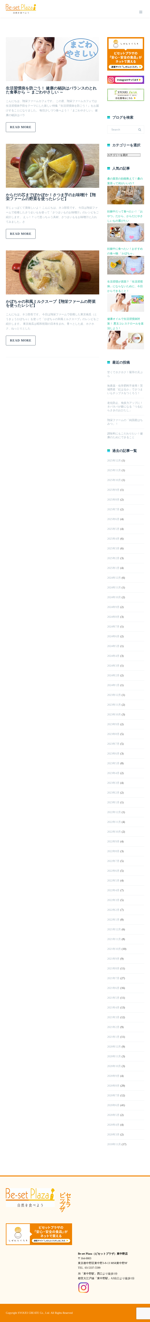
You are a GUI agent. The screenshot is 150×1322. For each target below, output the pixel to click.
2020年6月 (113, 1105)
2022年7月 (113, 861)
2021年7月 (113, 978)
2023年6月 (113, 753)
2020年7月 (113, 1095)
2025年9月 (113, 489)
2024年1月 (113, 685)
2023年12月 (114, 695)
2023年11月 (114, 704)
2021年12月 (114, 929)
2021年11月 (114, 939)
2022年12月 (114, 812)
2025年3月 (113, 548)
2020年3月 (113, 1134)
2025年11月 (114, 470)
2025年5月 (113, 528)
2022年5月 (113, 880)
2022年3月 (113, 900)
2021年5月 (113, 997)
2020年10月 (114, 1066)
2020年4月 (113, 1124)
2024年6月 (113, 636)
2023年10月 (114, 714)
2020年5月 (113, 1115)
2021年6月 (113, 988)
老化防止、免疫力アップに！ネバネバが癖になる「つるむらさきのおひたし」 (125, 406)
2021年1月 (113, 1036)
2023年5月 (113, 763)
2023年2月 (113, 792)
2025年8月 (113, 499)
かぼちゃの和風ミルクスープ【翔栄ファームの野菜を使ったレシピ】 (51, 303)
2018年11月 (114, 1144)
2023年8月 (113, 734)
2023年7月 (113, 743)
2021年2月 (113, 1027)
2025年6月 (113, 519)
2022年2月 (113, 909)
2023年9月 (113, 724)
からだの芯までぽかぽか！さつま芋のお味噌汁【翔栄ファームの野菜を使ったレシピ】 (51, 197)
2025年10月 (114, 480)
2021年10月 (114, 948)
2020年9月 (113, 1075)
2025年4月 (113, 538)
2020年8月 (113, 1085)
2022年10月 (114, 831)
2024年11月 (114, 587)
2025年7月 (113, 509)
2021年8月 (113, 968)
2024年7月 (113, 626)
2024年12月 (114, 577)
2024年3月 (113, 665)
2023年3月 (113, 782)
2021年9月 (113, 958)
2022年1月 (113, 919)
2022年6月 (113, 870)
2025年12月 (114, 460)
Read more (20, 127)
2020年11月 (114, 1056)
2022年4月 (113, 890)
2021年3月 (113, 1017)
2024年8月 (113, 616)
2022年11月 (114, 822)
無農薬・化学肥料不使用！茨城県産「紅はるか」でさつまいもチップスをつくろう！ (125, 389)
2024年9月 (113, 607)
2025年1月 (113, 568)
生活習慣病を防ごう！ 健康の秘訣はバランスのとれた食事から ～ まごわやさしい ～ (51, 90)
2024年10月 (114, 597)
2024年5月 (113, 646)
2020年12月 (114, 1046)
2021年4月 (113, 1007)
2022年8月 (113, 851)
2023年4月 (113, 773)
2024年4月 (113, 655)
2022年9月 (113, 841)
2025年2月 (113, 558)
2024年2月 (113, 675)
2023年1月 (113, 802)
